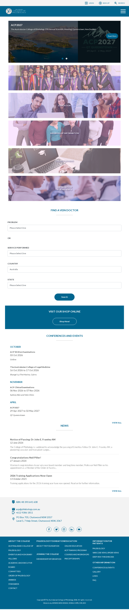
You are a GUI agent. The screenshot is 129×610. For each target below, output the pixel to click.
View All (116, 422)
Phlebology (99, 548)
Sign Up (106, 3)
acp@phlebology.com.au (28, 509)
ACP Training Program (75, 550)
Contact (12, 588)
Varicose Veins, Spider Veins (106, 552)
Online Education (73, 546)
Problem (12, 222)
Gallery (97, 572)
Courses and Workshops (76, 554)
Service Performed (18, 247)
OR (9, 238)
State (11, 279)
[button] (62, 58)
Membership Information (48, 559)
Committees (14, 571)
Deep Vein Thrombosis (103, 557)
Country (13, 263)
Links (95, 576)
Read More (8, 36)
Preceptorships (72, 559)
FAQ (94, 580)
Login (91, 3)
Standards (13, 584)
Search (121, 3)
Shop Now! (64, 321)
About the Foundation (47, 546)
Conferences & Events (103, 567)
